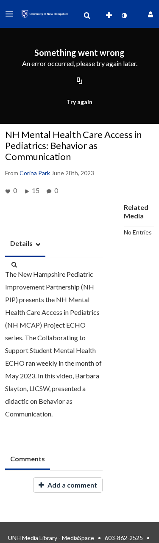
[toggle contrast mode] (123, 15)
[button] (12, 14)
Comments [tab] (27, 459)
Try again (79, 101)
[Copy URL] (79, 81)
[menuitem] (87, 15)
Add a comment (71, 485)
